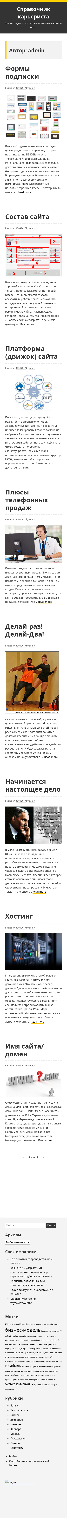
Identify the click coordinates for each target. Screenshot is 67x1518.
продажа (25, 1366)
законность (43, 1336)
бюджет (44, 1331)
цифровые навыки (42, 1385)
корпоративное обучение (40, 1349)
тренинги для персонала (23, 1379)
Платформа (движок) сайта (31, 352)
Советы (15, 1443)
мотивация (32, 1353)
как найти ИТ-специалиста (16, 1344)
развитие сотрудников (24, 1371)
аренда (36, 1324)
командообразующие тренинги (42, 1344)
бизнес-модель (23, 1330)
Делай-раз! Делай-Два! (24, 630)
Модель (15, 1434)
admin (32, 87)
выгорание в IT (54, 1331)
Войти (13, 1456)
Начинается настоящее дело (33, 785)
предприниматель (53, 1361)
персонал (34, 1357)
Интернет (16, 1424)
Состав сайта (27, 216)
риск (7, 1375)
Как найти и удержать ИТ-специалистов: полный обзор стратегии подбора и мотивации (31, 1272)
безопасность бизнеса (48, 1324)
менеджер (22, 1353)
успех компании (19, 1384)
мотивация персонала (14, 1357)
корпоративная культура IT (16, 1349)
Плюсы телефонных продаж (26, 499)
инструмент (10, 1340)
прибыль (13, 1365)
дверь (34, 1336)
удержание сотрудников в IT (46, 1379)
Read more (24, 192)
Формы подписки (22, 72)
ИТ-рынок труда (12, 1324)
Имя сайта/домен (24, 1050)
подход (21, 1361)
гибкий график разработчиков (18, 1336)
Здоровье (16, 1419)
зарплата (52, 1336)
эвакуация (9, 1389)
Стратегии (17, 1448)
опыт (27, 1357)
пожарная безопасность (34, 1361)
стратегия (32, 1375)
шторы (54, 1385)
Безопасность (19, 1410)
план (41, 1357)
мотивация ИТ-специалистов (49, 1353)
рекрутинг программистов (46, 1371)
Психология (18, 1438)
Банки (14, 1405)
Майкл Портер (25, 1324)
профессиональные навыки (42, 1366)
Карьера (15, 1429)
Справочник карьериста (33, 13)
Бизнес (14, 1415)
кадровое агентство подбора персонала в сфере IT (37, 1340)
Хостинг (19, 916)
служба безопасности (19, 1375)
